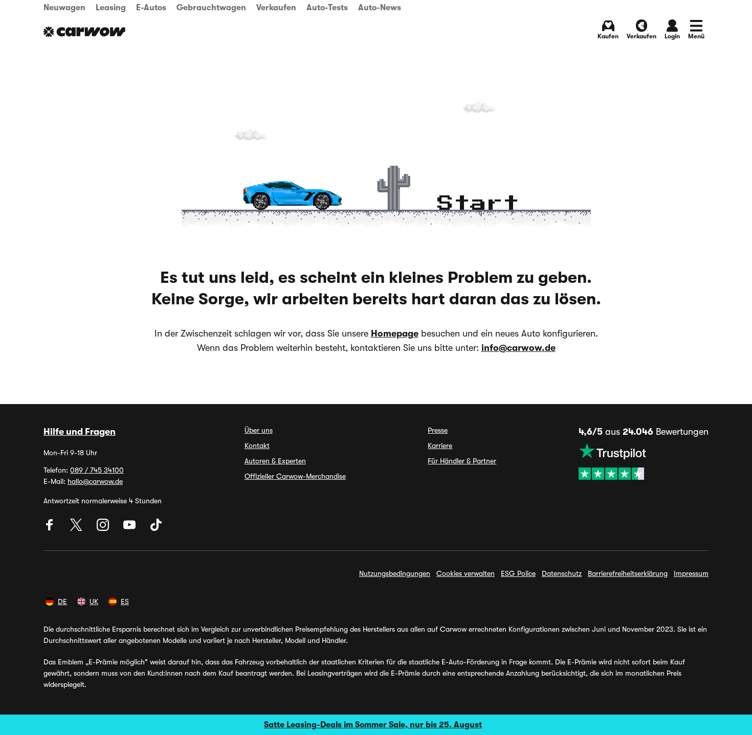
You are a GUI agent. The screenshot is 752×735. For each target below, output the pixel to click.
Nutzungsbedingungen (394, 573)
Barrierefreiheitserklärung (628, 573)
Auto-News (379, 7)
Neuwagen (64, 7)
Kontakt (257, 445)
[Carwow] (84, 31)
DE (62, 601)
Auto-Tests (327, 7)
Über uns (259, 430)
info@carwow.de (518, 348)
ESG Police (518, 573)
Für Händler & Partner (462, 461)
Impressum (691, 573)
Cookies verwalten (465, 573)
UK (94, 601)
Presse (438, 430)
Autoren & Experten (275, 461)
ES (125, 601)
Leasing (111, 7)
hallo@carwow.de (95, 481)
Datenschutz (562, 573)
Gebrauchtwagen (211, 7)
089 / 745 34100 (97, 470)
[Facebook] (50, 528)
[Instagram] (104, 528)
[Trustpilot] (644, 461)
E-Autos (151, 7)
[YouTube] (130, 528)
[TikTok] (156, 528)
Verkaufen (276, 7)
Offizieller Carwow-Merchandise (295, 476)
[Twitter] (77, 528)
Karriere (440, 445)
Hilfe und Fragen (79, 432)
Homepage (394, 333)
